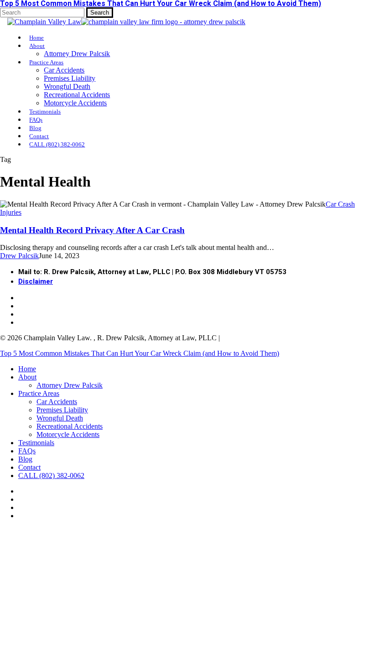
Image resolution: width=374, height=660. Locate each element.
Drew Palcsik (19, 256)
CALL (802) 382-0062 (51, 475)
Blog (25, 459)
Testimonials (36, 443)
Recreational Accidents (69, 426)
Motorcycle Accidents (67, 434)
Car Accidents (56, 401)
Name (13, 642)
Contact (29, 467)
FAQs (27, 451)
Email (173, 642)
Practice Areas (38, 393)
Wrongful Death (59, 418)
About (27, 377)
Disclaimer (35, 281)
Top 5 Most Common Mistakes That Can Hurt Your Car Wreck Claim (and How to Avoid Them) (139, 353)
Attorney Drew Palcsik (69, 385)
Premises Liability (62, 410)
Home (27, 369)
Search (99, 12)
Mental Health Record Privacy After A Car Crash (92, 230)
